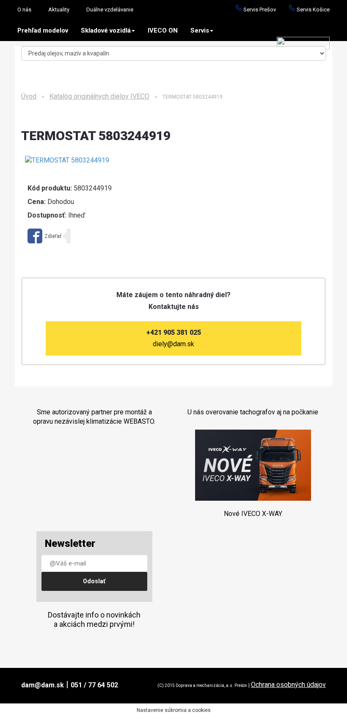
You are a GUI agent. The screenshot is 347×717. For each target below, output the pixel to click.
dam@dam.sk (42, 685)
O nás (24, 9)
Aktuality (58, 9)
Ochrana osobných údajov (288, 685)
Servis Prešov (259, 9)
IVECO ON (163, 30)
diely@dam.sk (173, 344)
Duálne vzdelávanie (109, 9)
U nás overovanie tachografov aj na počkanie (252, 412)
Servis (199, 30)
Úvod (28, 96)
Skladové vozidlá (106, 30)
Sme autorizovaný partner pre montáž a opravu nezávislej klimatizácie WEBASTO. (94, 416)
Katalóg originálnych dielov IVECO (99, 96)
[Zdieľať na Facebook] (44, 236)
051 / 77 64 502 (94, 685)
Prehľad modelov (42, 30)
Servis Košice (312, 9)
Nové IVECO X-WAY (253, 514)
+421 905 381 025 (173, 332)
